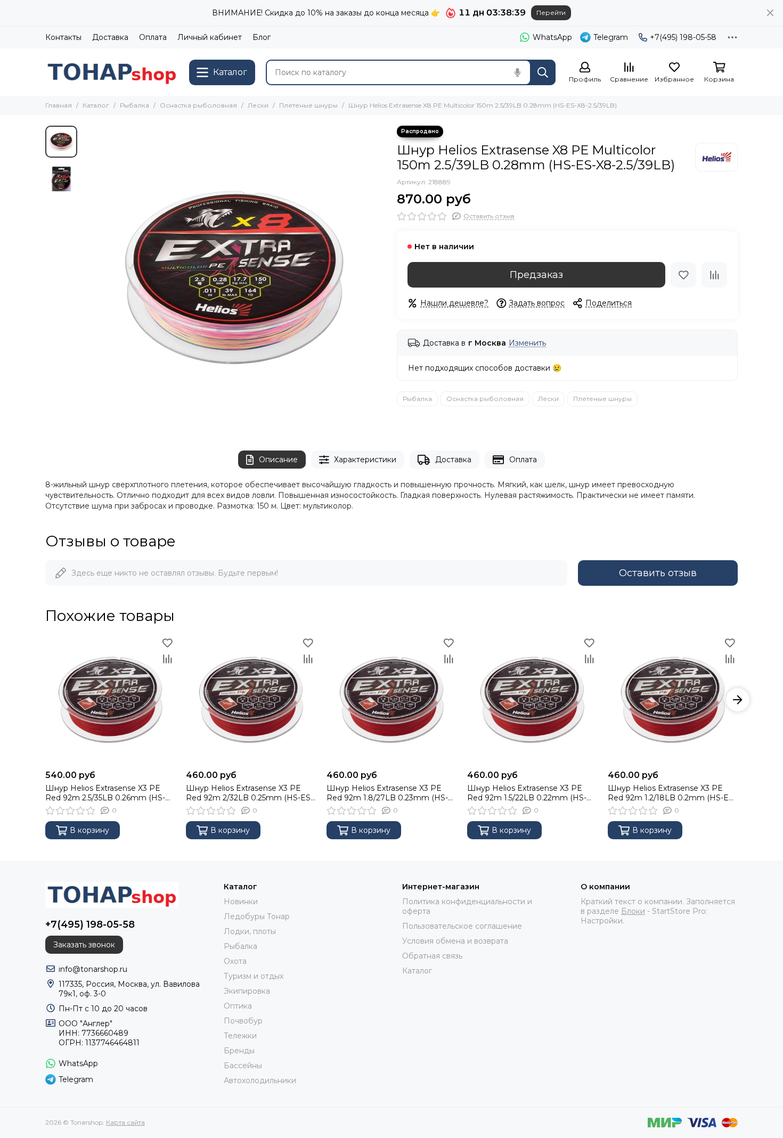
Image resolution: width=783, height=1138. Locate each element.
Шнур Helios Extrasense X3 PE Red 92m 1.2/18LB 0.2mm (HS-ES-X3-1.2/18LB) (672, 793)
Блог (261, 37)
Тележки (240, 1036)
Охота (235, 961)
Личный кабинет (209, 37)
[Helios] (716, 157)
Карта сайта (125, 1122)
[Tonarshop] (111, 72)
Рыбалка (134, 105)
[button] (88, 277)
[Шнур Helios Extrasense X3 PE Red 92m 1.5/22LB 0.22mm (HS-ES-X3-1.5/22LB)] (532, 700)
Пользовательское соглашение (462, 926)
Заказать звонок (84, 944)
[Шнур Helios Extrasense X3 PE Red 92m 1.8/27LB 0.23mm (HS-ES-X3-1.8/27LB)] (391, 700)
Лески (258, 105)
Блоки (633, 911)
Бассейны (243, 1065)
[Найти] (543, 72)
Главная (58, 105)
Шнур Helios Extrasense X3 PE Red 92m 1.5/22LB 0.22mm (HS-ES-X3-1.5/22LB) (526, 793)
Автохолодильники (260, 1080)
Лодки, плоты (250, 931)
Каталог (96, 105)
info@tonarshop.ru (93, 969)
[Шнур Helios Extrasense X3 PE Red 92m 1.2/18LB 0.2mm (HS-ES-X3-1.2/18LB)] (673, 700)
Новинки (241, 901)
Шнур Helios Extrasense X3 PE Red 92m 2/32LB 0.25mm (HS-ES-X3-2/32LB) (249, 793)
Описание (278, 459)
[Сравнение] (714, 275)
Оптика (238, 1006)
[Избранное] (683, 275)
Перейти (551, 13)
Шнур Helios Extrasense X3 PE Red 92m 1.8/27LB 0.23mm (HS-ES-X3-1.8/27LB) (387, 793)
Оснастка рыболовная (198, 105)
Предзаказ (536, 275)
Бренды (239, 1050)
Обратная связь (432, 956)
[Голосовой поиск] (517, 72)
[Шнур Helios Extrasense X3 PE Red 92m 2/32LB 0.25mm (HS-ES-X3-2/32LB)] (251, 700)
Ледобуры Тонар (257, 916)
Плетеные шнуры (308, 105)
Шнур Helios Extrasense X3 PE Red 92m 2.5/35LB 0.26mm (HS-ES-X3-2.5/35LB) (105, 793)
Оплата (153, 37)
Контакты (63, 37)
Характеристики (365, 459)
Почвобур (243, 1021)
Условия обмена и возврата (455, 941)
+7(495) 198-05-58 (683, 37)
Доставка (110, 37)
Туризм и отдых (253, 976)
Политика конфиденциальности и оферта (467, 906)
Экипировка (247, 991)
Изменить (527, 343)
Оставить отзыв (658, 573)
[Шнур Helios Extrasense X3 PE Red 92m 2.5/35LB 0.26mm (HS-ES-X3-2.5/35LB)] (110, 700)
